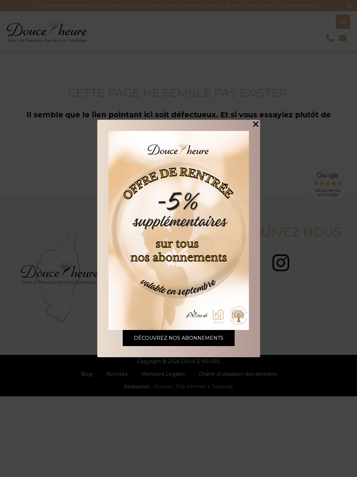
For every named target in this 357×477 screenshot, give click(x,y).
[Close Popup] (255, 124)
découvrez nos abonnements (178, 338)
